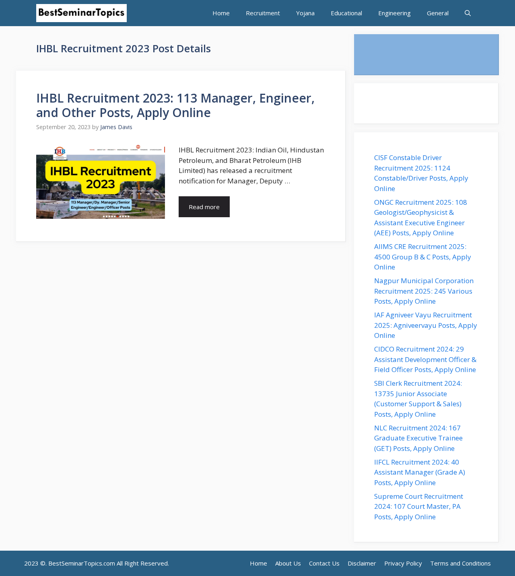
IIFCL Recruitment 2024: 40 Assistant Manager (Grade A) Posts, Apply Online (419, 472)
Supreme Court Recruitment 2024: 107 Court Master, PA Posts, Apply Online (418, 506)
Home (221, 13)
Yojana (305, 13)
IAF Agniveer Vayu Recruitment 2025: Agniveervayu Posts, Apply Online (425, 325)
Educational (346, 13)
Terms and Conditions (460, 563)
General (438, 13)
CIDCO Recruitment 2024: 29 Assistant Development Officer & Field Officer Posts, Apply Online (426, 359)
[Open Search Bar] (468, 13)
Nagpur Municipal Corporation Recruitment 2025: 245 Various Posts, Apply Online (424, 291)
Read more (204, 207)
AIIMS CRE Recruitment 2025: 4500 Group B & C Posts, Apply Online (422, 257)
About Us (288, 563)
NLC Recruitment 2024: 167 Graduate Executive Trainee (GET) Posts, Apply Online (418, 438)
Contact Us (324, 563)
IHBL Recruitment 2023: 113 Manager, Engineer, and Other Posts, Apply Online (175, 105)
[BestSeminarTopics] (81, 13)
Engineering (394, 13)
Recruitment (263, 13)
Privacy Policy (403, 563)
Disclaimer (362, 563)
